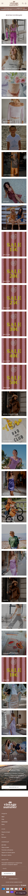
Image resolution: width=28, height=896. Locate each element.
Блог (3, 834)
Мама (3, 824)
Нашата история (6, 832)
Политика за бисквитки (7, 850)
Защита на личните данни (8, 852)
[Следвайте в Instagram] (5, 877)
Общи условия (5, 847)
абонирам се (14, 787)
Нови (3, 819)
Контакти (4, 837)
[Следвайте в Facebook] (2, 877)
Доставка (4, 844)
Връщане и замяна (6, 855)
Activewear (4, 821)
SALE (3, 816)
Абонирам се (8, 873)
